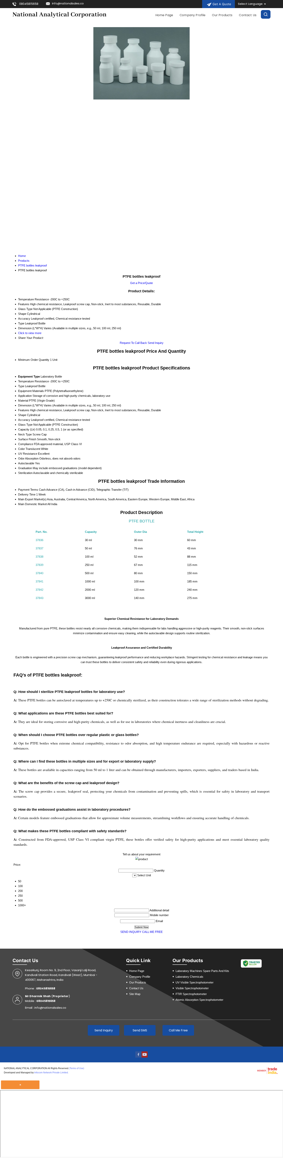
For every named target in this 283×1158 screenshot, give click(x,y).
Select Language (250, 4)
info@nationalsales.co (68, 3)
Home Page (164, 15)
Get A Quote (221, 4)
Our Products (222, 15)
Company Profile (192, 15)
